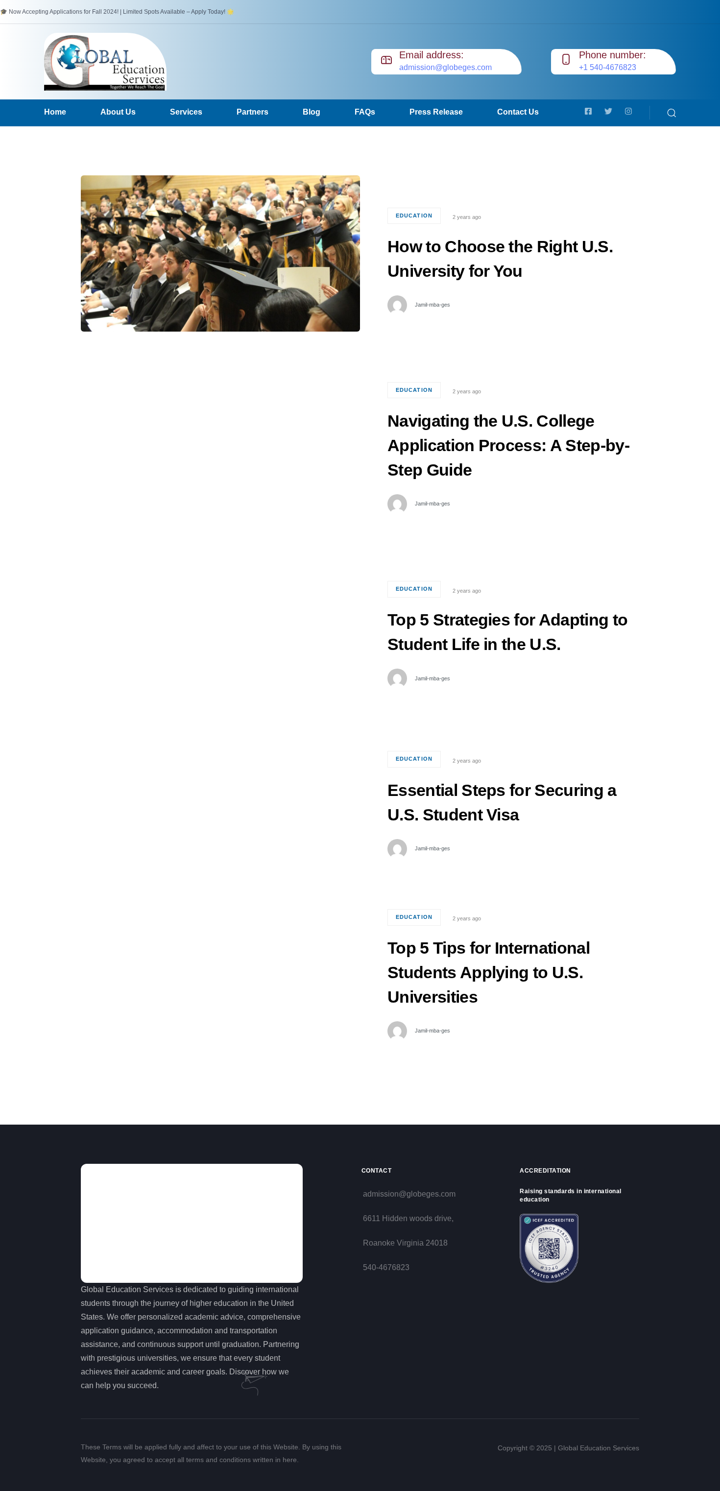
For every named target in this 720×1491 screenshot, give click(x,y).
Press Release (436, 112)
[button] (671, 112)
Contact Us (518, 112)
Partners (252, 112)
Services (186, 112)
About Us (118, 112)
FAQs (365, 112)
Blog (311, 112)
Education (414, 215)
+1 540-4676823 (607, 67)
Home (55, 112)
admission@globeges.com (445, 67)
